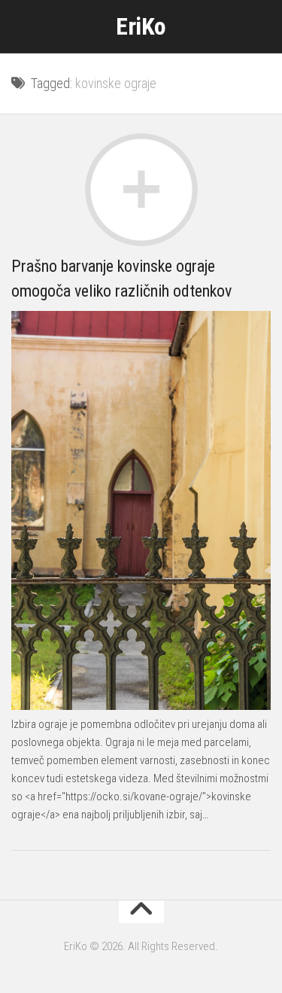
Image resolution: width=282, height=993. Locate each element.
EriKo (141, 26)
